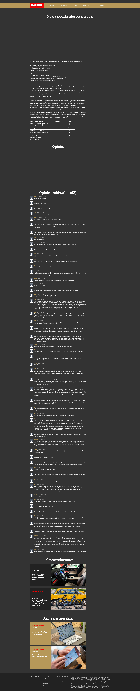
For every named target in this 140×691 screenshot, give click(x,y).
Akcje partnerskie (99, 5)
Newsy (62, 20)
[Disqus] (58, 168)
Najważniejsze (65, 5)
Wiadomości (53, 5)
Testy (76, 5)
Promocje (86, 5)
